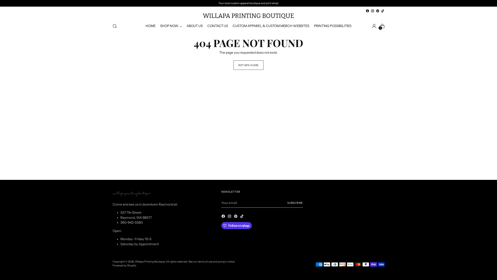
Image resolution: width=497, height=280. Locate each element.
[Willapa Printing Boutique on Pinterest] (377, 11)
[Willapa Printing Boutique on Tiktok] (382, 11)
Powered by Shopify (124, 265)
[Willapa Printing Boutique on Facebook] (367, 11)
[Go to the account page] (374, 26)
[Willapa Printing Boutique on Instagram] (372, 11)
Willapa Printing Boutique (150, 261)
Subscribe (295, 202)
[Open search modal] (115, 26)
